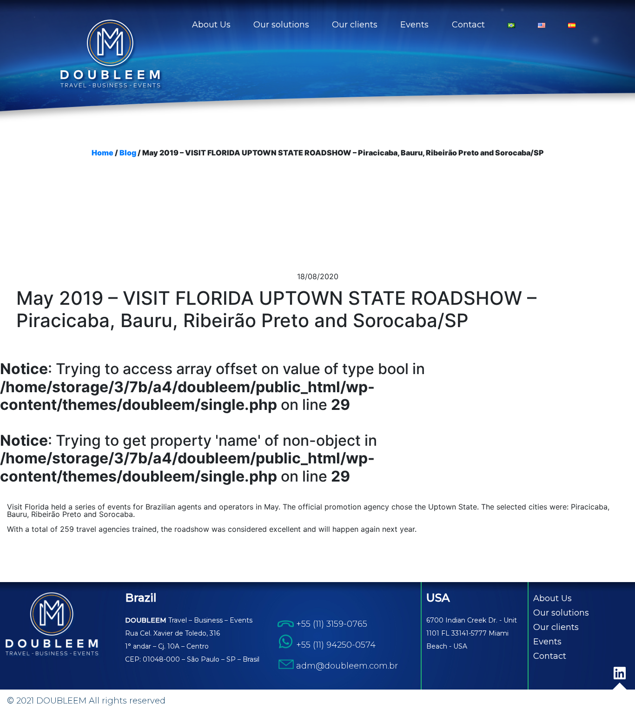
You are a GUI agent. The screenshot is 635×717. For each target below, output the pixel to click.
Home (102, 152)
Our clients (354, 25)
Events (414, 25)
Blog (127, 152)
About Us (211, 25)
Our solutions (281, 25)
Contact (468, 25)
